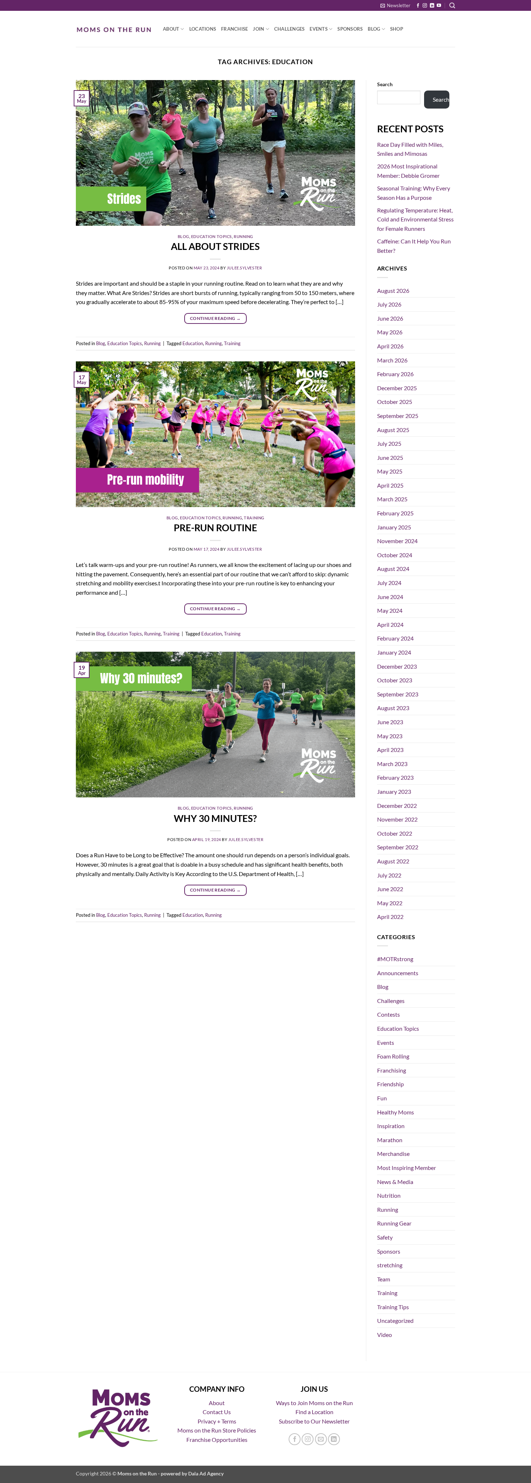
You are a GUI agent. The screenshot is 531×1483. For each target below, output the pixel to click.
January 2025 (394, 527)
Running (243, 236)
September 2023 (397, 694)
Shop (396, 29)
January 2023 (394, 791)
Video (384, 1334)
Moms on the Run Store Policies (216, 1430)
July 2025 (389, 443)
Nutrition (389, 1195)
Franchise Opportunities (216, 1439)
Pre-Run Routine (215, 527)
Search (385, 84)
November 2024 (397, 540)
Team (383, 1279)
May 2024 (389, 610)
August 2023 (393, 707)
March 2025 (392, 499)
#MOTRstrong (395, 958)
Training (232, 343)
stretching (389, 1265)
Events (319, 29)
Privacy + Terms (217, 1421)
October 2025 (394, 401)
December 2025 (397, 387)
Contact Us (217, 1411)
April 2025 (390, 485)
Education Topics (211, 236)
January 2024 (394, 652)
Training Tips (393, 1306)
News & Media (395, 1181)
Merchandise (393, 1153)
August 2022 (393, 861)
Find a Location (314, 1411)
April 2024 (390, 624)
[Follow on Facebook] (418, 5)
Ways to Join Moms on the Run (314, 1402)
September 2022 (397, 847)
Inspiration (391, 1125)
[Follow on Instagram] (425, 5)
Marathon (389, 1139)
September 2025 (397, 415)
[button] (395, 5)
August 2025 (393, 429)
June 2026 (390, 318)
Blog (374, 29)
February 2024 (395, 638)
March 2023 (392, 763)
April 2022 (390, 916)
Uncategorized (395, 1320)
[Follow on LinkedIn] (432, 5)
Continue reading (215, 318)
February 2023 (395, 777)
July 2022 (389, 875)
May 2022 (389, 902)
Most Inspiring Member (406, 1167)
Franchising (391, 1070)
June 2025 (390, 457)
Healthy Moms (395, 1112)
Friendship (390, 1084)
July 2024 (389, 582)
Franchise (234, 29)
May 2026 (389, 332)
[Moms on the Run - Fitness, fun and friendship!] (114, 29)
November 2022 (397, 819)
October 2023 (394, 680)
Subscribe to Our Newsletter (314, 1421)
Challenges (289, 29)
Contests (388, 1014)
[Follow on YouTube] (439, 5)
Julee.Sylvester (244, 267)
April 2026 (390, 346)
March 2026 (392, 360)
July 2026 (389, 304)
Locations (202, 29)
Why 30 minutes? (215, 818)
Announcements (397, 972)
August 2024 (393, 568)
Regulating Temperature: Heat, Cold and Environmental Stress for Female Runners (415, 219)
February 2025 (395, 513)
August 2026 (393, 290)
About (171, 29)
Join (258, 29)
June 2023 (390, 721)
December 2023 (397, 666)
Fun (382, 1098)
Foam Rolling (393, 1056)
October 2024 (394, 554)
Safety (385, 1237)
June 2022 (390, 888)
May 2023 (389, 735)
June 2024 (390, 596)
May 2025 (389, 471)
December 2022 (397, 805)
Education (192, 343)
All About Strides (215, 246)
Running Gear (394, 1223)
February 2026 (395, 373)
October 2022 (394, 833)
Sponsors (350, 29)
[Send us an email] (321, 1439)
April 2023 (390, 749)
